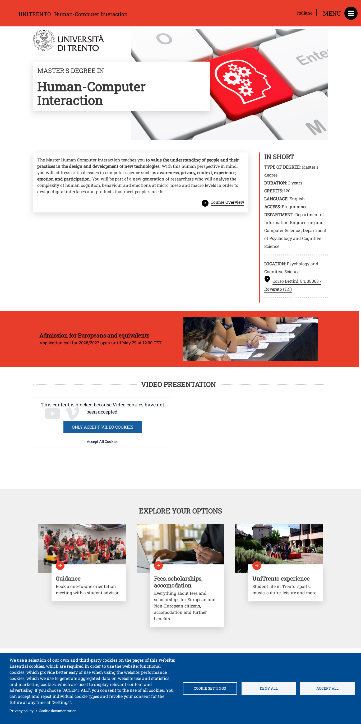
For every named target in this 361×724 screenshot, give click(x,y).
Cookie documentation (58, 710)
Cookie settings (210, 688)
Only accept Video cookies (102, 427)
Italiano (305, 13)
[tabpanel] (82, 573)
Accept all (327, 688)
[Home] (68, 41)
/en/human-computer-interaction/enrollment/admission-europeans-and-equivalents (178, 339)
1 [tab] (180, 644)
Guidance (89, 582)
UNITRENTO (34, 14)
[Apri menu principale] (351, 13)
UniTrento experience (285, 582)
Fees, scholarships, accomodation (187, 595)
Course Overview (227, 202)
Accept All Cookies (102, 441)
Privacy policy (22, 710)
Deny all (269, 688)
